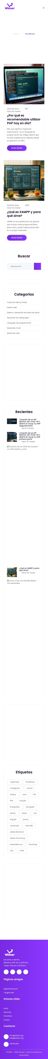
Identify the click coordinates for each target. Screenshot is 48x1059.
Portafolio (8, 1016)
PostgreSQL (15, 807)
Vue (35, 813)
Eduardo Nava (13, 109)
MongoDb (30, 807)
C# (34, 794)
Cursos (7, 1020)
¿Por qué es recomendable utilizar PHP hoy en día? (23, 119)
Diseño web (12, 307)
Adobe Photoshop (17, 838)
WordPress (30, 782)
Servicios (7, 1012)
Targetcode (9, 992)
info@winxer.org (16, 1035)
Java (24, 794)
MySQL (13, 813)
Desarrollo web (13, 333)
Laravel (29, 788)
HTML (22, 850)
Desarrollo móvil (14, 328)
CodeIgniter (15, 788)
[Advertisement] (24, 372)
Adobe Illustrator (17, 832)
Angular (13, 819)
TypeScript (14, 782)
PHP (11, 800)
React (24, 813)
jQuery (26, 819)
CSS (11, 850)
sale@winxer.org (16, 1038)
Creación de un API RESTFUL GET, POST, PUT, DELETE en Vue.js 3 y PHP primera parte (29, 436)
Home (16, 33)
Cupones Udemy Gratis (17, 302)
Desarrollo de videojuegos (18, 317)
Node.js (13, 794)
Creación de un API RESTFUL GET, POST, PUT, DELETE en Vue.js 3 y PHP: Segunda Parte (29, 422)
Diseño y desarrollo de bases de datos (23, 312)
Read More (16, 148)
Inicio (6, 1008)
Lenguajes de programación (19, 323)
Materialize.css (16, 844)
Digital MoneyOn (11, 989)
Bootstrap (33, 844)
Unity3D (22, 800)
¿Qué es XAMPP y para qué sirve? (24, 214)
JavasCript (14, 825)
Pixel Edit (29, 825)
